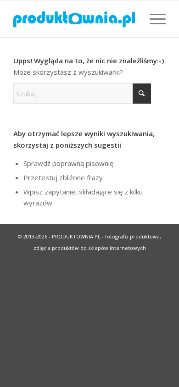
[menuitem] (153, 18)
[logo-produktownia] (74, 18)
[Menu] (153, 18)
